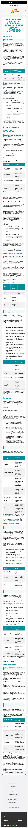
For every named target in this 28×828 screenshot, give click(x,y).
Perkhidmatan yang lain (13, 807)
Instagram (7, 816)
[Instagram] (10, 5)
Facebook (15, 816)
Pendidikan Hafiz (13, 802)
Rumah (13, 781)
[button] (2, 11)
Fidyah (13, 791)
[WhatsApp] (17, 5)
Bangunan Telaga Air (13, 797)
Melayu (20, 820)
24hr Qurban (13, 786)
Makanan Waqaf (13, 794)
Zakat (13, 789)
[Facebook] (12, 5)
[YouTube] (15, 5)
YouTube (22, 816)
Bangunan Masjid (13, 783)
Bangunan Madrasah (13, 799)
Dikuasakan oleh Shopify (12, 823)
